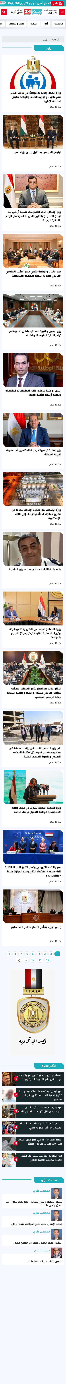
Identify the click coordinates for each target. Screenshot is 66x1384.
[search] (4, 12)
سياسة (33, 24)
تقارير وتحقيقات (16, 24)
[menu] (62, 12)
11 (40, 960)
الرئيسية (58, 24)
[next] (19, 960)
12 (32, 960)
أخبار (46, 24)
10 (47, 960)
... (26, 960)
